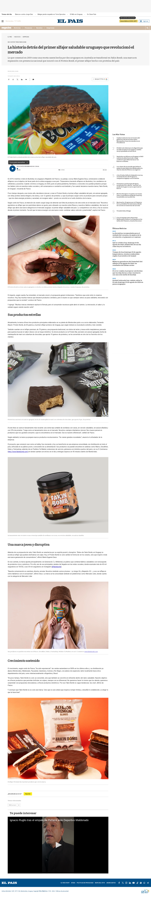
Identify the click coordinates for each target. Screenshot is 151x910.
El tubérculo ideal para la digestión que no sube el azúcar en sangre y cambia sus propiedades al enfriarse (130, 149)
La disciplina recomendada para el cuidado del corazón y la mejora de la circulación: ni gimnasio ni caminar (126, 235)
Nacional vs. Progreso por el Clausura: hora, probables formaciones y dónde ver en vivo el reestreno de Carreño (129, 204)
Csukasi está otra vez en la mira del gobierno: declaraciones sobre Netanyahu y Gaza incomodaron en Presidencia (128, 140)
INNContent (12, 805)
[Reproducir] (12, 169)
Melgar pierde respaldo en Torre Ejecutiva (51, 14)
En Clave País (91, 14)
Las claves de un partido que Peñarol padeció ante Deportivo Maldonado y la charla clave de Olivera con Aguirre (129, 168)
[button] (33, 79)
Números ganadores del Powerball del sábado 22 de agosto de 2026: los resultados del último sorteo (127, 263)
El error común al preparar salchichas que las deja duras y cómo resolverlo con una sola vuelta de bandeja (127, 273)
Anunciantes (111, 883)
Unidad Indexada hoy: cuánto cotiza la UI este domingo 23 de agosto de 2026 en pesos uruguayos (127, 282)
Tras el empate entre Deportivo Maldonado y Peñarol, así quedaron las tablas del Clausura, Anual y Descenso (129, 219)
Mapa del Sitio (100, 883)
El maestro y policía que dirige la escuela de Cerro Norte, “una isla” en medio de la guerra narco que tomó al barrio (129, 186)
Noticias (17, 28)
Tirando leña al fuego (124, 211)
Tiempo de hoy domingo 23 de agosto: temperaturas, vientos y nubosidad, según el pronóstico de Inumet (126, 254)
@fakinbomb (56, 567)
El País (10, 37)
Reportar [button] (28, 794)
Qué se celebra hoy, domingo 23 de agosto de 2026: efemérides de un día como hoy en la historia (126, 244)
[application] (58, 845)
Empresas (50, 28)
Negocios (17, 37)
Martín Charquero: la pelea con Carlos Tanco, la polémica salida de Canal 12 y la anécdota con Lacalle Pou (129, 195)
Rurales (39, 28)
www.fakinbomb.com (91, 651)
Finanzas (28, 28)
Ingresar (145, 21)
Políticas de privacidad (85, 883)
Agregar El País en (99, 79)
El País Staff (65, 883)
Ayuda (73, 883)
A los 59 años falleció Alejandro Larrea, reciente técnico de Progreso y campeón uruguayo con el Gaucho (130, 176)
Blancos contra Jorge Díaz (24, 14)
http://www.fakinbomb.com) (18, 452)
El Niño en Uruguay (76, 14)
